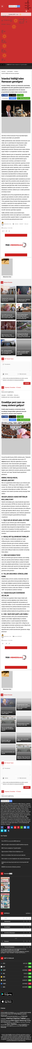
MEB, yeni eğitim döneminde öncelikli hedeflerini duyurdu (14, 844)
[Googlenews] (25, 827)
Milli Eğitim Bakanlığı (19, 1020)
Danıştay (18, 1012)
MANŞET (21, 223)
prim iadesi (21, 1022)
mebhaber (3, 1019)
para (9, 1022)
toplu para (15, 1026)
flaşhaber (19, 1014)
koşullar (19, 1016)
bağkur (6, 1012)
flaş (16, 1014)
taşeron (11, 1026)
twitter (18, 1026)
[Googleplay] (2, 830)
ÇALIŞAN (21, 1026)
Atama (2, 1012)
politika (17, 1022)
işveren (11, 1016)
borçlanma (11, 1012)
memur (9, 1018)
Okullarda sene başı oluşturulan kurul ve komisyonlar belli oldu (14, 863)
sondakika (19, 1024)
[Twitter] (5, 827)
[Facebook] (2, 827)
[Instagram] (8, 827)
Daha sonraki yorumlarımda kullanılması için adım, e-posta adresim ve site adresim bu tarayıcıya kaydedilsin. (15, 379)
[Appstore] (28, 827)
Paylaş (6, 95)
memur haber (19, 1018)
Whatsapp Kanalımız (25, 98)
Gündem (16, 71)
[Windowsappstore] (5, 830)
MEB (26, 1016)
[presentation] (10, 873)
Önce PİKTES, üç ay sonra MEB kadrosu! (10, 841)
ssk (8, 1026)
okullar (29, 1020)
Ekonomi (16, 395)
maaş (23, 1016)
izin (8, 1016)
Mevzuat (26, 223)
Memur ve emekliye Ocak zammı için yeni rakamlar (13, 855)
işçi (14, 1016)
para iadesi (13, 1022)
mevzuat (8, 1020)
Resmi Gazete (25, 1022)
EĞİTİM (13, 1014)
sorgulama (24, 1024)
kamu (16, 1016)
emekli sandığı (27, 1012)
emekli (21, 1012)
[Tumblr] (8, 830)
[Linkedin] (12, 827)
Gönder (21, 95)
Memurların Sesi (7, 223)
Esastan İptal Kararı (6, 1014)
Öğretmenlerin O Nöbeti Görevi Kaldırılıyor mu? (12, 851)
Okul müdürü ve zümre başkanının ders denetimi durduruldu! (15, 858)
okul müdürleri (4, 1022)
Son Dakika (12, 1024)
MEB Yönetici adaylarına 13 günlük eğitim (17, 64)
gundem (24, 1014)
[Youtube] (15, 827)
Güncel (4, 1016)
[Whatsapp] (21, 827)
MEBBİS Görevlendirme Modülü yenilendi (10, 866)
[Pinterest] (18, 827)
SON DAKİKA (10, 71)
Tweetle (14, 95)
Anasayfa (3, 71)
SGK (5, 1024)
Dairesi (15, 1012)
